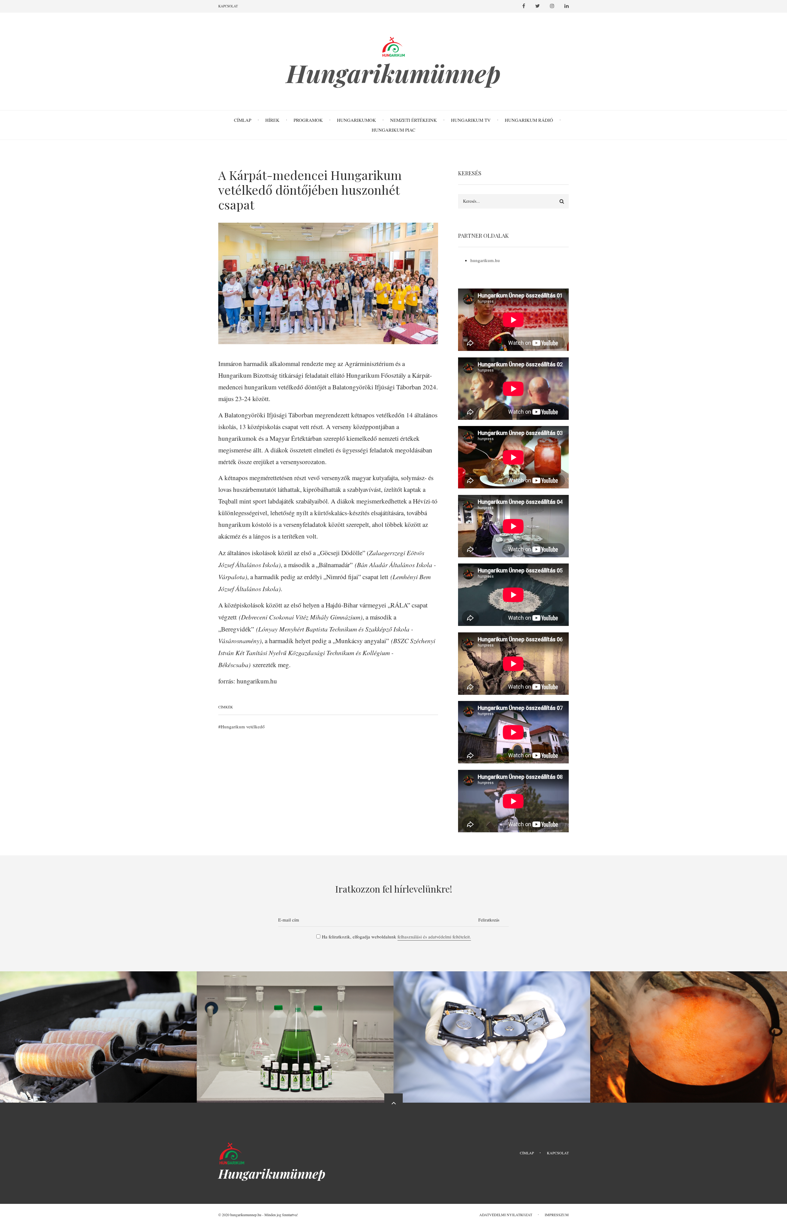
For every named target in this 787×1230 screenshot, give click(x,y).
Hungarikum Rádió (529, 120)
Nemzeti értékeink (413, 120)
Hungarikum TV (471, 120)
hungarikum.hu (485, 260)
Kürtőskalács (98, 1024)
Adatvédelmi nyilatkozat (505, 1214)
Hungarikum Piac (393, 130)
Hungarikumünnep (393, 73)
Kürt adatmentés (492, 1024)
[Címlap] (393, 45)
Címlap (242, 120)
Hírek (272, 120)
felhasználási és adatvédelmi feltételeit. (434, 936)
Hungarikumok (356, 120)
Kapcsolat (228, 6)
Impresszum (557, 1214)
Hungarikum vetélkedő (243, 726)
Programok (308, 120)
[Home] (231, 1152)
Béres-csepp (295, 1024)
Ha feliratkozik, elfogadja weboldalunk (396, 936)
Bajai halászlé (689, 1024)
